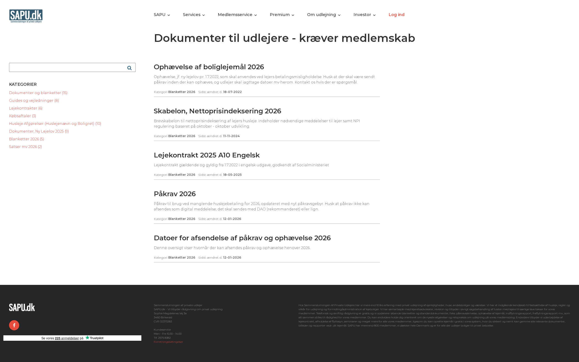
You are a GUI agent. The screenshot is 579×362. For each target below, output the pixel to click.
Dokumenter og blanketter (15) (38, 93)
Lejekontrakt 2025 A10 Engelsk (207, 155)
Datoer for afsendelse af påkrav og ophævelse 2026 (242, 238)
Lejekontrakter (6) (26, 108)
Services (191, 14)
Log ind (397, 14)
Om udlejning (321, 14)
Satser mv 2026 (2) (25, 147)
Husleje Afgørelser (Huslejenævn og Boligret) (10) (55, 123)
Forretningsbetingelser (168, 341)
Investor (362, 14)
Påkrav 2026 (175, 194)
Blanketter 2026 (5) (26, 139)
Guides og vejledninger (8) (34, 100)
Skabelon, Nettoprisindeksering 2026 (217, 111)
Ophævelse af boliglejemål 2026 (209, 67)
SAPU (160, 14)
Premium (280, 14)
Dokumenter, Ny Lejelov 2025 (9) (39, 131)
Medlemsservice (235, 14)
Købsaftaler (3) (22, 116)
